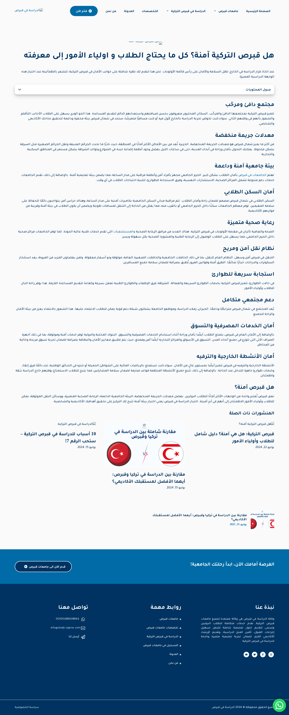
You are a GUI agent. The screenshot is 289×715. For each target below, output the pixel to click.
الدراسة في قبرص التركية (188, 11)
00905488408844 (67, 619)
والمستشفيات (124, 232)
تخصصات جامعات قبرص (162, 627)
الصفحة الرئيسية (258, 11)
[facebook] (263, 654)
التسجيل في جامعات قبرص (160, 645)
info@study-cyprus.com (65, 627)
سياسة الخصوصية (27, 707)
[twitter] (254, 654)
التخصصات (150, 11)
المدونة (129, 11)
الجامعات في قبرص (252, 175)
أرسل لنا (74, 636)
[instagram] (271, 654)
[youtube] (246, 654)
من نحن (111, 11)
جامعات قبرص (228, 11)
